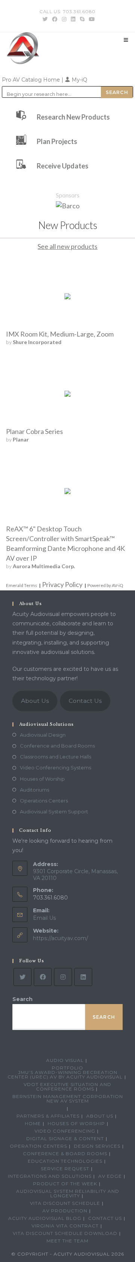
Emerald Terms (21, 585)
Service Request (65, 1168)
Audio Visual (65, 1060)
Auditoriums (34, 790)
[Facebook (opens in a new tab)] (55, 19)
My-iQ (78, 79)
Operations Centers (44, 801)
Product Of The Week (65, 1183)
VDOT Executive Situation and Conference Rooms (67, 1086)
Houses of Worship (42, 779)
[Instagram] (63, 977)
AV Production (64, 1210)
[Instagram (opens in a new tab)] (64, 19)
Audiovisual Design (43, 735)
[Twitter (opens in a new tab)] (45, 19)
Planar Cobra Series (34, 431)
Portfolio (67, 1068)
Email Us (44, 918)
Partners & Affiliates (48, 1116)
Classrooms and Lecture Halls (55, 757)
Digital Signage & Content (65, 1138)
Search (22, 999)
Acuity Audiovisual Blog (44, 1218)
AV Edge (110, 1176)
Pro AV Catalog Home (32, 79)
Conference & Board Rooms (65, 1153)
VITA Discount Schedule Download (65, 1233)
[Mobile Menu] (126, 40)
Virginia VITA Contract (65, 1226)
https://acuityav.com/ (60, 938)
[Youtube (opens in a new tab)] (91, 19)
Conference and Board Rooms (57, 746)
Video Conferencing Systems (55, 767)
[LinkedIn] (83, 977)
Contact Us (85, 700)
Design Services (97, 1146)
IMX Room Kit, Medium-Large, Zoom (60, 334)
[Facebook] (43, 977)
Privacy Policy (62, 584)
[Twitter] (23, 977)
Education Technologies (65, 1161)
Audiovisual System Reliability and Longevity (67, 1193)
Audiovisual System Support (54, 811)
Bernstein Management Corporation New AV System (67, 1099)
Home (33, 1123)
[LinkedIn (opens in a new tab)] (73, 19)
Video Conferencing (64, 1131)
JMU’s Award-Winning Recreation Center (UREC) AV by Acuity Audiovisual (65, 1074)
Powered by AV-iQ (105, 585)
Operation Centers (38, 1146)
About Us (35, 700)
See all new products (68, 246)
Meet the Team (67, 1241)
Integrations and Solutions (50, 1176)
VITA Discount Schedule (65, 1203)
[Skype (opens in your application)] (82, 19)
